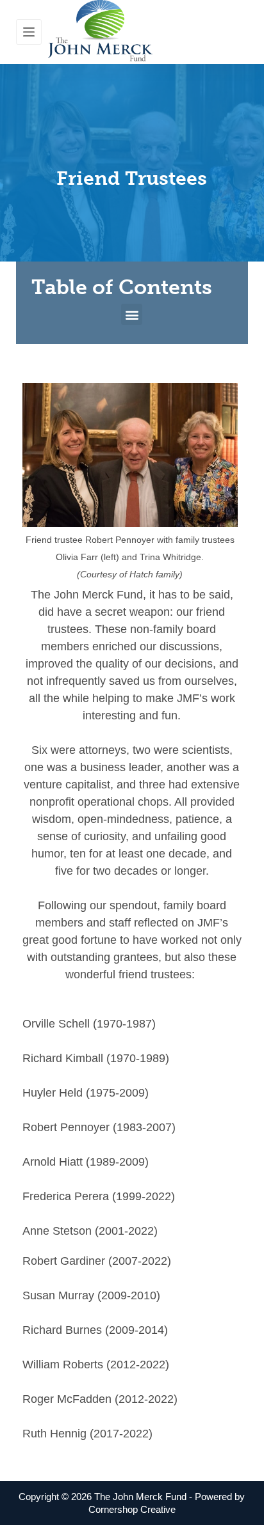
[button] (131, 314)
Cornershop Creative (132, 1509)
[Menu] (29, 32)
